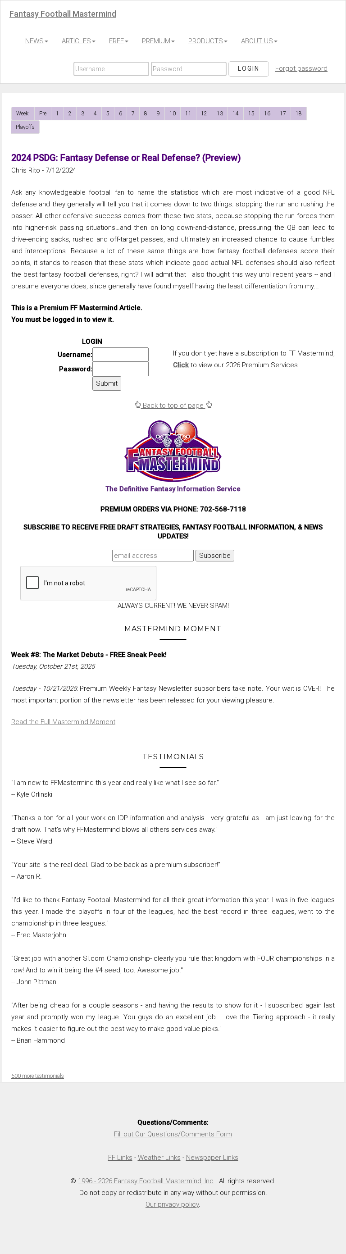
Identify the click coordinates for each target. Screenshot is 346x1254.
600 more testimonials (37, 1076)
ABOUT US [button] (257, 41)
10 (172, 113)
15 (251, 113)
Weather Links (159, 1158)
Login (249, 68)
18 (299, 113)
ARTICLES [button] (76, 41)
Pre (42, 113)
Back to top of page (173, 405)
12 (204, 113)
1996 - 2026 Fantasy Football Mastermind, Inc (146, 1181)
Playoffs (25, 127)
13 (220, 113)
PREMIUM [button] (156, 41)
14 (235, 113)
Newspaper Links (212, 1158)
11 (188, 113)
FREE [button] (116, 41)
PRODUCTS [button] (205, 41)
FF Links (120, 1158)
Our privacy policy (172, 1204)
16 (267, 113)
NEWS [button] (34, 41)
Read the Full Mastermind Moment (63, 722)
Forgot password (301, 68)
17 (283, 113)
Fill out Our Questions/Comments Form (173, 1134)
